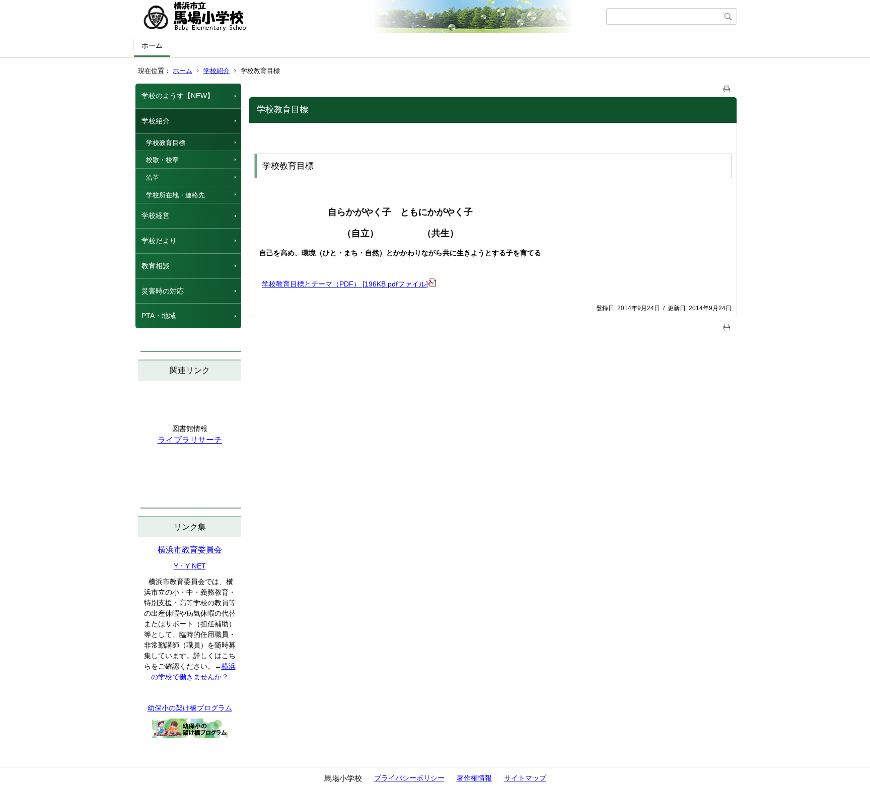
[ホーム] (370, 17)
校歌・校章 (162, 160)
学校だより (159, 241)
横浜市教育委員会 (190, 549)
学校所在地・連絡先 (175, 195)
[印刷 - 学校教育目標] (727, 87)
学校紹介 (216, 71)
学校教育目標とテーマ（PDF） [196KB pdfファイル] (345, 284)
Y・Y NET (190, 566)
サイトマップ (525, 778)
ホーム (152, 45)
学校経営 (155, 215)
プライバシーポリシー (409, 778)
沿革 (152, 177)
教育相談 (155, 266)
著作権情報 (474, 778)
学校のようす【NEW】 (177, 96)
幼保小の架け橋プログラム (190, 708)
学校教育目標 (165, 143)
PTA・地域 (158, 316)
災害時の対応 (162, 291)
